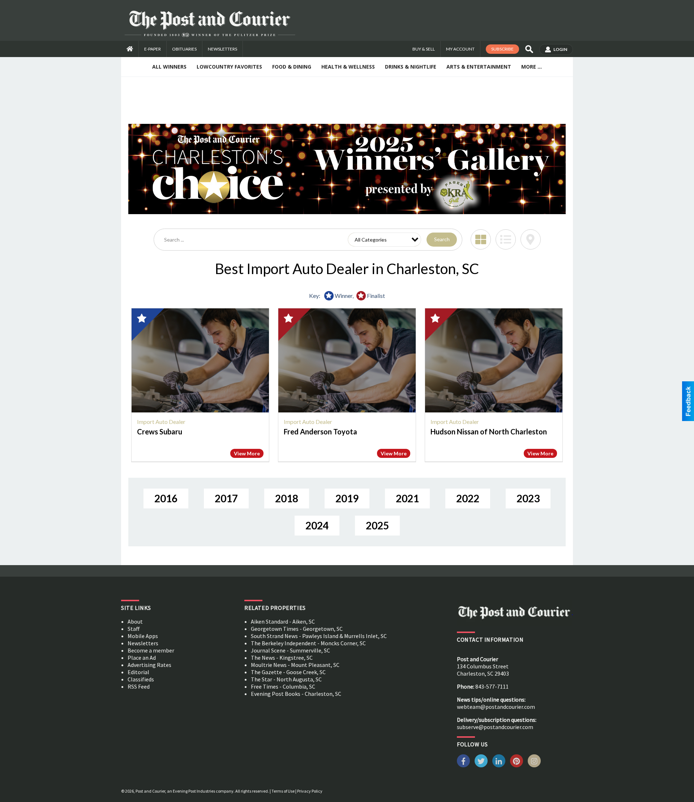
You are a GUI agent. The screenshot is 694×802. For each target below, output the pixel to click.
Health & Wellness (348, 66)
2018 (286, 498)
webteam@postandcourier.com (496, 706)
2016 (165, 498)
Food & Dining (291, 66)
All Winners (169, 66)
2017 (226, 498)
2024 (317, 525)
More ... (531, 66)
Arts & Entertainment (478, 66)
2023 (528, 498)
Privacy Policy (309, 791)
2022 (467, 498)
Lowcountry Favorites (229, 66)
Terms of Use (283, 791)
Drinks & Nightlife (410, 66)
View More (247, 453)
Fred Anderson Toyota (320, 431)
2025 (377, 525)
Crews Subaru (159, 431)
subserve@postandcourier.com (495, 727)
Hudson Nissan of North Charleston (488, 431)
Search (442, 239)
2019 (347, 498)
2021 (407, 498)
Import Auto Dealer (161, 421)
